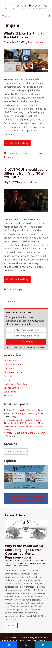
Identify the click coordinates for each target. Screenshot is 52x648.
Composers (9, 368)
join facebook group (26, 498)
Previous (10, 301)
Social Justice (10, 391)
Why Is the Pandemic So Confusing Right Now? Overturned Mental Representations (24, 551)
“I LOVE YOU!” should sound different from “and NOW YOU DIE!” (26, 173)
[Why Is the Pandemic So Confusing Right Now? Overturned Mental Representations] (26, 540)
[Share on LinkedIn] (43, 644)
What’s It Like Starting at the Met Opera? (24, 35)
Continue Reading (17, 143)
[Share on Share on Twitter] (26, 644)
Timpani (8, 157)
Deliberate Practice (13, 372)
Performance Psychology (28, 152)
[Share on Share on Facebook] (8, 644)
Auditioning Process (13, 364)
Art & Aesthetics (11, 360)
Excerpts (8, 376)
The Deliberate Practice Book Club (22, 426)
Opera (10, 152)
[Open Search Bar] (49, 16)
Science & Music (11, 387)
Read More (11, 625)
